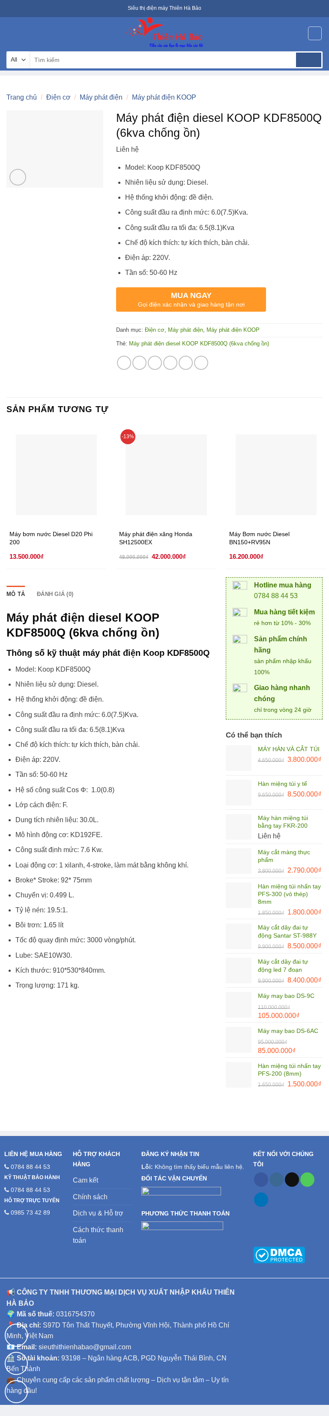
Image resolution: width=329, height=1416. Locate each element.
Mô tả (15, 594)
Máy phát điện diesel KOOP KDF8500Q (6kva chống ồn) (199, 343)
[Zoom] (17, 177)
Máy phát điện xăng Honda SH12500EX (155, 538)
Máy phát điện (101, 97)
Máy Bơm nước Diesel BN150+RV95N (259, 538)
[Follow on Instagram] (276, 1179)
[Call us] (307, 1179)
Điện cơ (58, 97)
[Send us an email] (292, 1179)
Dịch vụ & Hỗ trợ (98, 1213)
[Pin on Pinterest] (186, 363)
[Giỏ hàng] (315, 33)
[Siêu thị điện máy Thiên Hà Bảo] (164, 33)
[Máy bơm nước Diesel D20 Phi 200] (56, 474)
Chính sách (90, 1197)
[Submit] (309, 59)
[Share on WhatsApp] (124, 363)
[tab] (15, 594)
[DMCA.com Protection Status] (279, 1254)
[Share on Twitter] (155, 363)
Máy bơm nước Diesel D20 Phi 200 (51, 538)
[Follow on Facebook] (261, 1179)
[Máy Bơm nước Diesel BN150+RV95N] (276, 474)
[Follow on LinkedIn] (261, 1199)
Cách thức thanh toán (98, 1235)
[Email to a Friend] (170, 363)
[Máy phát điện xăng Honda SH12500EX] (166, 474)
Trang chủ (21, 97)
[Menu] (11, 33)
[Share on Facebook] (139, 363)
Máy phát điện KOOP (164, 97)
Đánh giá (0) (55, 594)
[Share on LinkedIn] (201, 363)
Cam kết (85, 1180)
